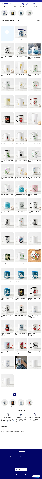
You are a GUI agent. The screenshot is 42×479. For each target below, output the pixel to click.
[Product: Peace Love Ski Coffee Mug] (34, 32)
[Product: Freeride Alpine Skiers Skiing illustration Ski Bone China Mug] (7, 170)
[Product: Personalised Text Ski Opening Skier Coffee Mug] (34, 170)
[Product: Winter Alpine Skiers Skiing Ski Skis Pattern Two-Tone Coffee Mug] (34, 67)
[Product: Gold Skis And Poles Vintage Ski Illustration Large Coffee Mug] (21, 101)
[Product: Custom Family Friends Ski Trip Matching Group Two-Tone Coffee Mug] (34, 221)
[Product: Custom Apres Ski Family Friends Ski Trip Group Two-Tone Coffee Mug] (7, 221)
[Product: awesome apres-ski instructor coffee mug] (34, 238)
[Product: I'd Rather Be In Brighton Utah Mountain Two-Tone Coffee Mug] (7, 291)
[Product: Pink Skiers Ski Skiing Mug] (34, 187)
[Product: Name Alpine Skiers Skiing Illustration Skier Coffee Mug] (34, 136)
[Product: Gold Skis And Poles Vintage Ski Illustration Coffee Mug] (21, 136)
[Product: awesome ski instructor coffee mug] (7, 380)
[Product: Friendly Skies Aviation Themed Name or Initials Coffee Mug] (7, 204)
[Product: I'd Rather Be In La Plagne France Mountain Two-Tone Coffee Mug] (34, 274)
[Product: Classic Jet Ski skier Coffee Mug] (21, 291)
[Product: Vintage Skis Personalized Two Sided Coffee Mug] (34, 255)
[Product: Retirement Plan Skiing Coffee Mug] (7, 49)
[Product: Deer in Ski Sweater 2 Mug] (34, 326)
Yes (3, 429)
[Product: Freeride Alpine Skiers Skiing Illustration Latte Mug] (34, 153)
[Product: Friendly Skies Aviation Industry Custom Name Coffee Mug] (21, 187)
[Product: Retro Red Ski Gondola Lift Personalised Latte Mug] (34, 118)
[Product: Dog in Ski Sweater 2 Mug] (21, 344)
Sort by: (35, 22)
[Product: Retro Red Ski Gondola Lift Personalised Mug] (21, 118)
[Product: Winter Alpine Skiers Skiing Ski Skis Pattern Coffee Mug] (7, 84)
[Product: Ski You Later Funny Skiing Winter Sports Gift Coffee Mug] (21, 326)
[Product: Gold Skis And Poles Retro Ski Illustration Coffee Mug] (7, 67)
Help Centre (26, 431)
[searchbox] (17, 4)
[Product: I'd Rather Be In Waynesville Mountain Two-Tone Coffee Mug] (7, 274)
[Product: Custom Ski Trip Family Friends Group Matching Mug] (34, 204)
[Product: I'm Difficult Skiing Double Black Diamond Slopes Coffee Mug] (21, 153)
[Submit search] (23, 4)
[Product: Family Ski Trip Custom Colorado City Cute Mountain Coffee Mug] (34, 49)
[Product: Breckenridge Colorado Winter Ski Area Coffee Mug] (21, 238)
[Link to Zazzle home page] (5, 4)
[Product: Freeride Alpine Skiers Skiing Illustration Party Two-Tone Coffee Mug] (34, 84)
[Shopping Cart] (40, 4)
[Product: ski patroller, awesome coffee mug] (34, 362)
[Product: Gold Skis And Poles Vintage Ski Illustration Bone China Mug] (21, 84)
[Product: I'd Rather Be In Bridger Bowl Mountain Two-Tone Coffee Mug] (21, 274)
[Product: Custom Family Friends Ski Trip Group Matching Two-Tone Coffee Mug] (7, 238)
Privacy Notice (31, 477)
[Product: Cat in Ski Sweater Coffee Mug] (7, 326)
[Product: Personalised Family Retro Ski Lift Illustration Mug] (34, 101)
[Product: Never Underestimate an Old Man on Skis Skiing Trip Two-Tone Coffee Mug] (7, 118)
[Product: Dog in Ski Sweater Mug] (7, 344)
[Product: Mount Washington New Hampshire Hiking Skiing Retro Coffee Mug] (7, 255)
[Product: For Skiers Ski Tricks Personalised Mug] (34, 344)
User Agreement (26, 477)
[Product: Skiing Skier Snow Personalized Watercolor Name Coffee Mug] (21, 362)
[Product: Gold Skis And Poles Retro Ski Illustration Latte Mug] (21, 67)
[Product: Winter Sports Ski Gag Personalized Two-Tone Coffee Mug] (21, 308)
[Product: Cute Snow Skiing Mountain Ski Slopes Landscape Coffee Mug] (21, 49)
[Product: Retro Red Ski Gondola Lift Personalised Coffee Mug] (7, 136)
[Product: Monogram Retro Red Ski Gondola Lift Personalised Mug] (34, 291)
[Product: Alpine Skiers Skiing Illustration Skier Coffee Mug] (21, 221)
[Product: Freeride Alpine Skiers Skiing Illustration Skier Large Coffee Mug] (21, 255)
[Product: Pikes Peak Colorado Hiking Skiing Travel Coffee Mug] (21, 204)
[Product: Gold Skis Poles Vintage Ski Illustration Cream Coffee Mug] (7, 101)
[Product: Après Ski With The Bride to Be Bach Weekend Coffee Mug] (34, 308)
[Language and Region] (35, 3)
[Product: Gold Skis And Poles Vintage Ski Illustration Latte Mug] (21, 170)
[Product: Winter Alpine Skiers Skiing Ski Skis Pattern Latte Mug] (7, 187)
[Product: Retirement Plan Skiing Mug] (21, 32)
